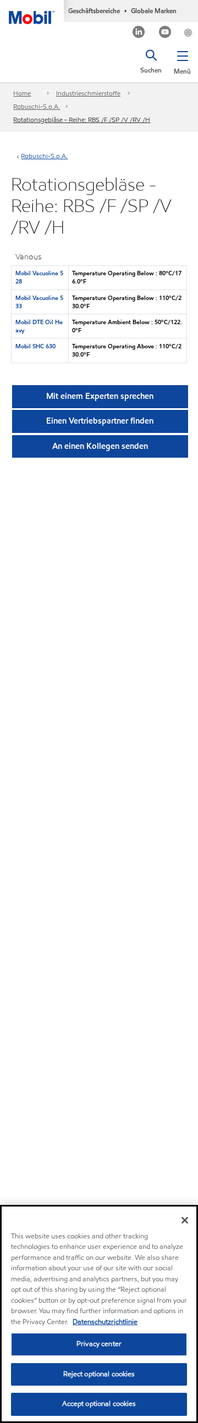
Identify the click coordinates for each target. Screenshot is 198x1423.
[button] (182, 60)
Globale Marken (154, 10)
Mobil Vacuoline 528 (39, 277)
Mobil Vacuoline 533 (39, 301)
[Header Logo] (32, 12)
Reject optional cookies (99, 1374)
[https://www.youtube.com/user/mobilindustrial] (165, 33)
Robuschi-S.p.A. (36, 106)
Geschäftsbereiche (94, 10)
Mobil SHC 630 (35, 346)
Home (22, 93)
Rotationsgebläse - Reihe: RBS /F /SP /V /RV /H (81, 119)
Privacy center (99, 1344)
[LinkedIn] (138, 33)
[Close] (185, 1220)
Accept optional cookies (99, 1404)
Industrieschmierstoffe (88, 93)
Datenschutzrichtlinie (105, 1322)
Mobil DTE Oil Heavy (39, 326)
